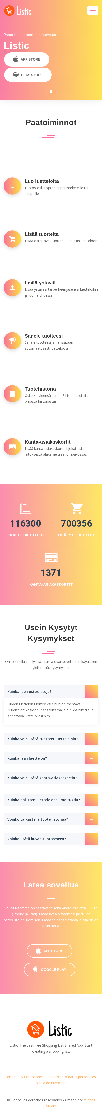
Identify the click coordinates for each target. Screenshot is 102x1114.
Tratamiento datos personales (71, 1077)
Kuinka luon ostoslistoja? (29, 691)
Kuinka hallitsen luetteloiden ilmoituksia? (43, 799)
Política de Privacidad (50, 1082)
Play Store (32, 75)
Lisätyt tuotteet (76, 535)
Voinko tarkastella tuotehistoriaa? (37, 819)
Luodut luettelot (25, 535)
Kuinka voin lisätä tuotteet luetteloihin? (42, 738)
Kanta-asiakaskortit (51, 584)
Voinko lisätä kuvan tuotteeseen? (36, 838)
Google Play (53, 970)
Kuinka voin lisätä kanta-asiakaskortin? (42, 777)
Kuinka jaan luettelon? (27, 758)
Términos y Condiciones (24, 1077)
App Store (30, 59)
